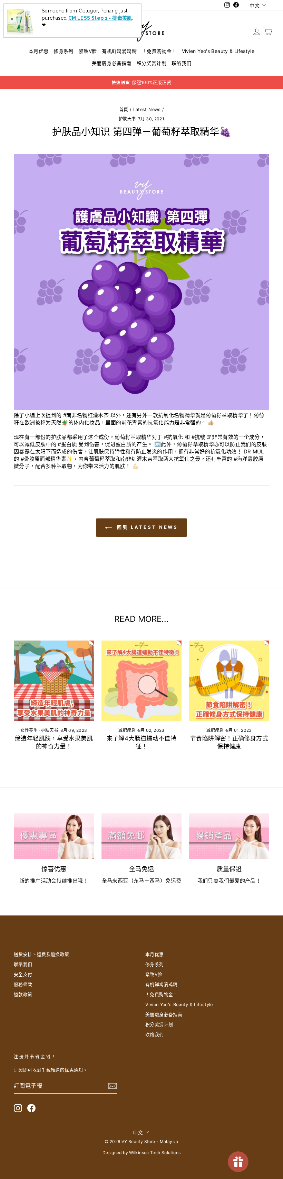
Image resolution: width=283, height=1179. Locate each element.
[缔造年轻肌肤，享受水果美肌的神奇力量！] (54, 681)
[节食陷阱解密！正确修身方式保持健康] (229, 681)
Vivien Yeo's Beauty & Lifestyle (218, 51)
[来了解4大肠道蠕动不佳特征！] (141, 681)
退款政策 (23, 994)
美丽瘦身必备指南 (111, 63)
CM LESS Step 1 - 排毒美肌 (100, 18)
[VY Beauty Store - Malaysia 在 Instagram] (18, 1108)
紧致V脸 (88, 51)
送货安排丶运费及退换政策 (41, 954)
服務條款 (23, 984)
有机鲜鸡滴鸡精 (119, 51)
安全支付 (23, 974)
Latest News (147, 109)
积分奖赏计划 (151, 63)
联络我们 (182, 63)
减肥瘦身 (127, 730)
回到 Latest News (146, 527)
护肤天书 (127, 118)
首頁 (123, 109)
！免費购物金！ (159, 51)
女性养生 (29, 730)
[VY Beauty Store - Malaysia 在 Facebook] (31, 1108)
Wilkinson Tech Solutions (154, 1152)
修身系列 (63, 51)
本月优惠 (39, 51)
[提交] (112, 1086)
